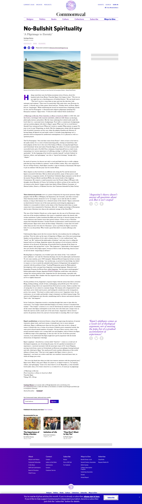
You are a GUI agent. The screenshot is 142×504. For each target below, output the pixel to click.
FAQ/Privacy (32, 473)
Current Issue (29, 4)
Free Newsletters (112, 7)
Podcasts (48, 4)
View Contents (48, 409)
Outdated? (39, 391)
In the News (31, 465)
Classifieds (101, 459)
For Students (66, 465)
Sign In (115, 4)
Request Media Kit (103, 462)
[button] (25, 48)
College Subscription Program (86, 468)
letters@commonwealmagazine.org (58, 47)
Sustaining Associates (87, 472)
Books (53, 19)
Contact (48, 459)
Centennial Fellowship (34, 462)
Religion (30, 19)
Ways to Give (109, 19)
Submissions (49, 465)
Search (108, 4)
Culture (65, 19)
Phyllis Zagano (69, 437)
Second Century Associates (88, 462)
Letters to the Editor (51, 462)
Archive (39, 4)
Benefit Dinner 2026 (86, 459)
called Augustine (53, 269)
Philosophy (42, 43)
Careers (48, 467)
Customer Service (51, 470)
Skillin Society (84, 465)
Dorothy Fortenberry (50, 435)
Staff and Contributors (34, 467)
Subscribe (94, 19)
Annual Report (85, 477)
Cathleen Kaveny (29, 437)
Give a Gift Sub (67, 462)
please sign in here (91, 496)
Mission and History (33, 459)
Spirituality (28, 43)
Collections (79, 19)
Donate (101, 4)
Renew (65, 459)
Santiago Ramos (28, 38)
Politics (42, 19)
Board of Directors (33, 470)
